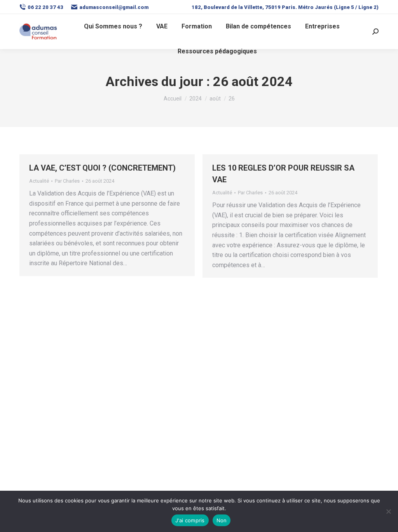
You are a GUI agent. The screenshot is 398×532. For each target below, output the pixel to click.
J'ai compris (190, 520)
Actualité (39, 181)
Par (67, 181)
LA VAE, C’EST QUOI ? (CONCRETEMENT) (102, 168)
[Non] (388, 511)
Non (221, 520)
